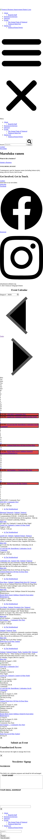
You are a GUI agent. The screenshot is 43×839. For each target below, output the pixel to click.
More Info (3, 521)
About (6, 13)
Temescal (23, 512)
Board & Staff (12, 15)
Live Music (3, 607)
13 (1, 443)
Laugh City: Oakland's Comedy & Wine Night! (22, 417)
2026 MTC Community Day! (16, 414)
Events (6, 20)
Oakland (17, 512)
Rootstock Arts (19, 607)
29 (1, 481)
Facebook (5, 766)
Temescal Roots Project (15, 27)
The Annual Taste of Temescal (17, 22)
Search (2, 145)
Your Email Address (10, 790)
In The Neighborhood (11, 509)
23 (1, 468)
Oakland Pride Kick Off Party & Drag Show (21, 445)
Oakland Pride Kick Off (21, 582)
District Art (7, 26)
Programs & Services (10, 16)
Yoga (14, 630)
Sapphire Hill (26, 652)
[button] (21, 75)
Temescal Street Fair (14, 24)
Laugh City (3, 536)
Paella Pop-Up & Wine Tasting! (17, 483)
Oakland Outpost (19, 536)
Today (2, 336)
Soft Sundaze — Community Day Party (19, 470)
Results (3, 836)
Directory (7, 18)
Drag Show (3, 582)
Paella (20, 652)
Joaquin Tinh (15, 561)
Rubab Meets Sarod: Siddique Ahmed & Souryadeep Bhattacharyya (16, 452)
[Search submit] (1, 834)
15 (1, 449)
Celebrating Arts (5, 561)
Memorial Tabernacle (6, 512)
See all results (5, 838)
